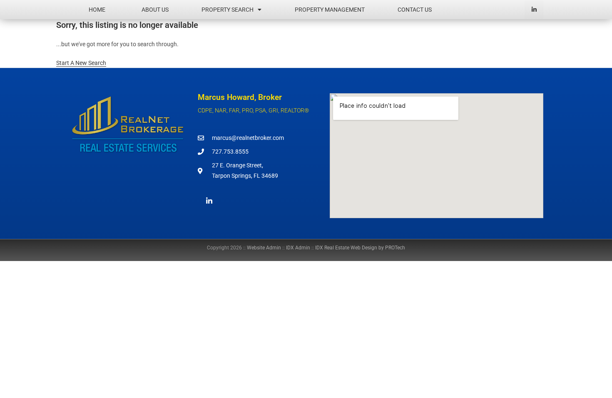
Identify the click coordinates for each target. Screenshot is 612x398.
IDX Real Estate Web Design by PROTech (360, 248)
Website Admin (264, 248)
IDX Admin (298, 248)
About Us (155, 9)
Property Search (228, 9)
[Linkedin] (534, 9)
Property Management (330, 9)
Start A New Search (81, 63)
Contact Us (415, 9)
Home (97, 9)
